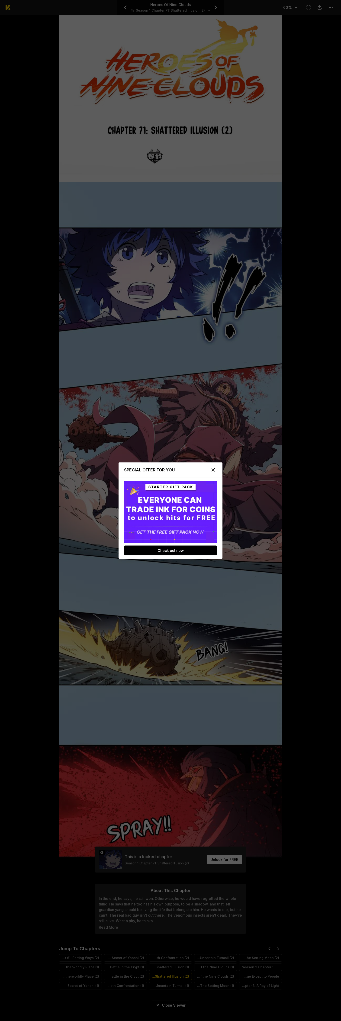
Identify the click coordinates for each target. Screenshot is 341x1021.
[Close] (213, 469)
